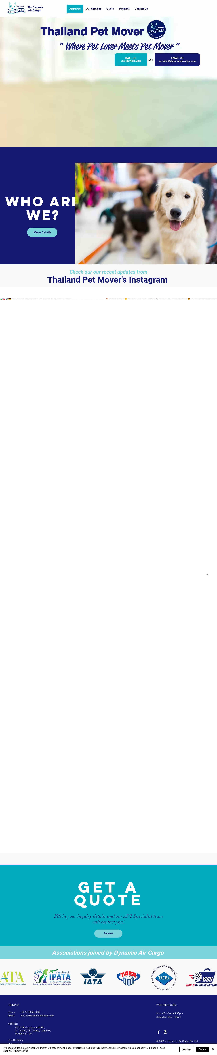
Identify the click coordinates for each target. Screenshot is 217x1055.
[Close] (213, 1049)
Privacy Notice (20, 1050)
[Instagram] (165, 1032)
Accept (202, 1049)
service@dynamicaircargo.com (177, 61)
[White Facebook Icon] (158, 1032)
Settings (186, 1049)
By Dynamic (36, 7)
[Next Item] (207, 575)
